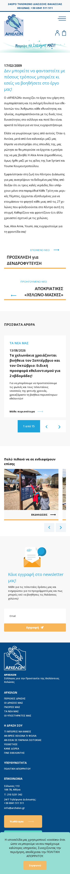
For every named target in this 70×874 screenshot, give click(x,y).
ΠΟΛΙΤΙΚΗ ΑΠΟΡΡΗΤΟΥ (17, 768)
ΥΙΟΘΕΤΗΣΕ (11, 744)
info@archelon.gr (14, 808)
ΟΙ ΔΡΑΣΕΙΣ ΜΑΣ (13, 702)
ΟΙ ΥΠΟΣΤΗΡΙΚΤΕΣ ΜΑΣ (17, 715)
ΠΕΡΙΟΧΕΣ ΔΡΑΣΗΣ (14, 698)
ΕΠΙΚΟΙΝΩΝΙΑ (13, 779)
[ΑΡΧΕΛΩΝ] (14, 24)
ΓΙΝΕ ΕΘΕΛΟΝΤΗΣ (14, 752)
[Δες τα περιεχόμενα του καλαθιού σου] (64, 33)
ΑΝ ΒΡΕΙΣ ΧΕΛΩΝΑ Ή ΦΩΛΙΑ (20, 735)
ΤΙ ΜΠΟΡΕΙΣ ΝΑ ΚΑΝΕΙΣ (17, 731)
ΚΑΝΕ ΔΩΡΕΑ (11, 748)
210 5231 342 (13, 794)
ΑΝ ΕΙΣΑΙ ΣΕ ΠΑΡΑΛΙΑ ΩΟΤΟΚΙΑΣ (22, 740)
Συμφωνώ (35, 865)
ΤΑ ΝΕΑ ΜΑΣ (11, 711)
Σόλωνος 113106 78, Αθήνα (12, 787)
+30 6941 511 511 (20, 801)
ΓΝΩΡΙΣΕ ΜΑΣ (12, 707)
